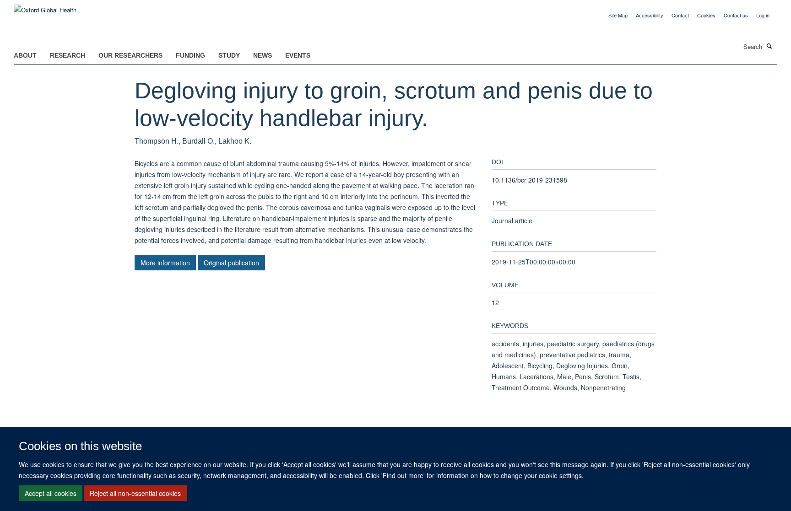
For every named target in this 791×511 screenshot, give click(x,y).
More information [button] (165, 262)
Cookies (706, 15)
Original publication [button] (231, 262)
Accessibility (649, 15)
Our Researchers (130, 55)
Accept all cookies (50, 493)
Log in (762, 15)
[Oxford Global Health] (45, 6)
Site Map (618, 15)
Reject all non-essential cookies (135, 493)
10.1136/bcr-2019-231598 (529, 179)
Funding (190, 55)
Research (67, 55)
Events (297, 55)
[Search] (769, 46)
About (25, 55)
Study (229, 55)
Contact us (736, 15)
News (262, 55)
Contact (680, 15)
